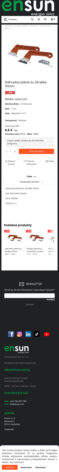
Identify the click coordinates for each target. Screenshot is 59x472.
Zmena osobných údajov (16, 378)
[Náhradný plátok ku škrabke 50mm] (29, 55)
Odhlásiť (29, 304)
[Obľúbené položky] (45, 19)
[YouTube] (46, 334)
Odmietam (40, 467)
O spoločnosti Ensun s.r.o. (16, 357)
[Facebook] (11, 334)
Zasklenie (34, 26)
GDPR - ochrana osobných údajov (20, 386)
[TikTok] (37, 334)
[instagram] (19, 334)
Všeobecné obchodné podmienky (20, 363)
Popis (29, 176)
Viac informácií (17, 462)
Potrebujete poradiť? (29, 181)
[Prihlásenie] (38, 19)
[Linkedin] (28, 334)
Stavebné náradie (21, 26)
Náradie (8, 26)
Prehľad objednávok (13, 381)
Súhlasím (9, 467)
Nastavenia (26, 467)
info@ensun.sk (17, 404)
